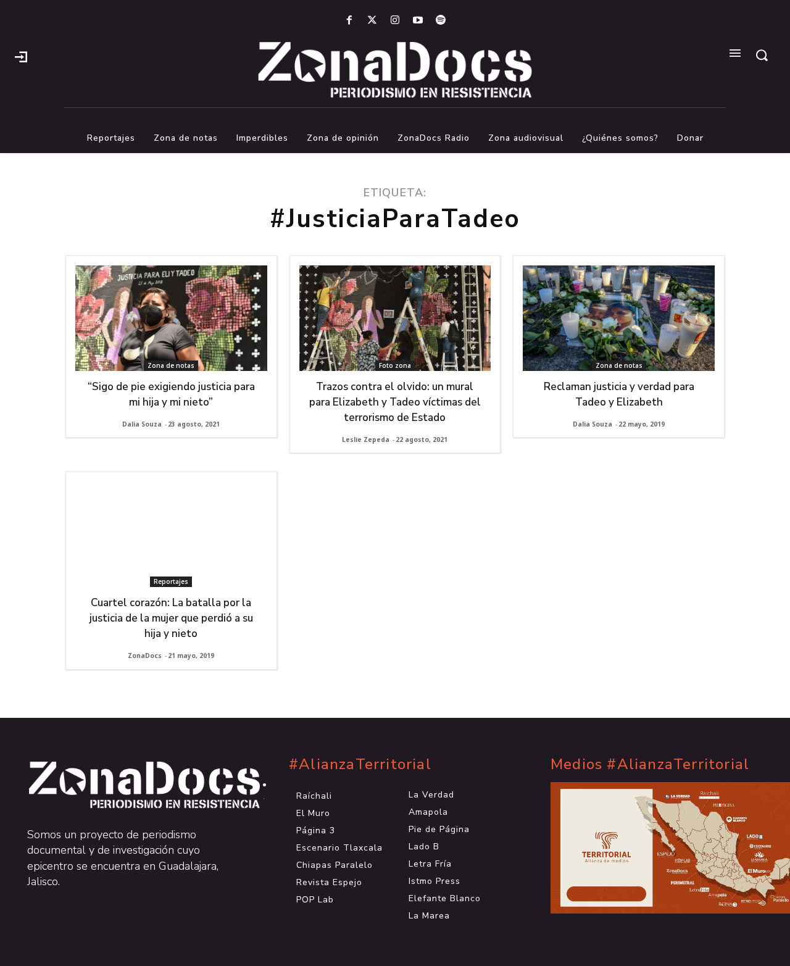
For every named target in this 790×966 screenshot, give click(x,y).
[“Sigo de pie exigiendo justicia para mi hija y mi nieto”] (171, 318)
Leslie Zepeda (365, 439)
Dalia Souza (142, 424)
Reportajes (171, 581)
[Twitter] (372, 20)
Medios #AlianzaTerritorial (650, 764)
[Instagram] (394, 20)
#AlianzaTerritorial (360, 764)
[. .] (133, 785)
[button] (761, 55)
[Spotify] (441, 20)
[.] (21, 55)
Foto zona (395, 365)
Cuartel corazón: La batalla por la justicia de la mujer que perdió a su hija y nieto (171, 618)
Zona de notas (171, 365)
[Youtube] (418, 20)
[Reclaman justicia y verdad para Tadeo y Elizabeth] (619, 318)
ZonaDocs (145, 655)
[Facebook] (349, 20)
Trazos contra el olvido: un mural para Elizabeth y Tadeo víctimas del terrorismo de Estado (395, 402)
